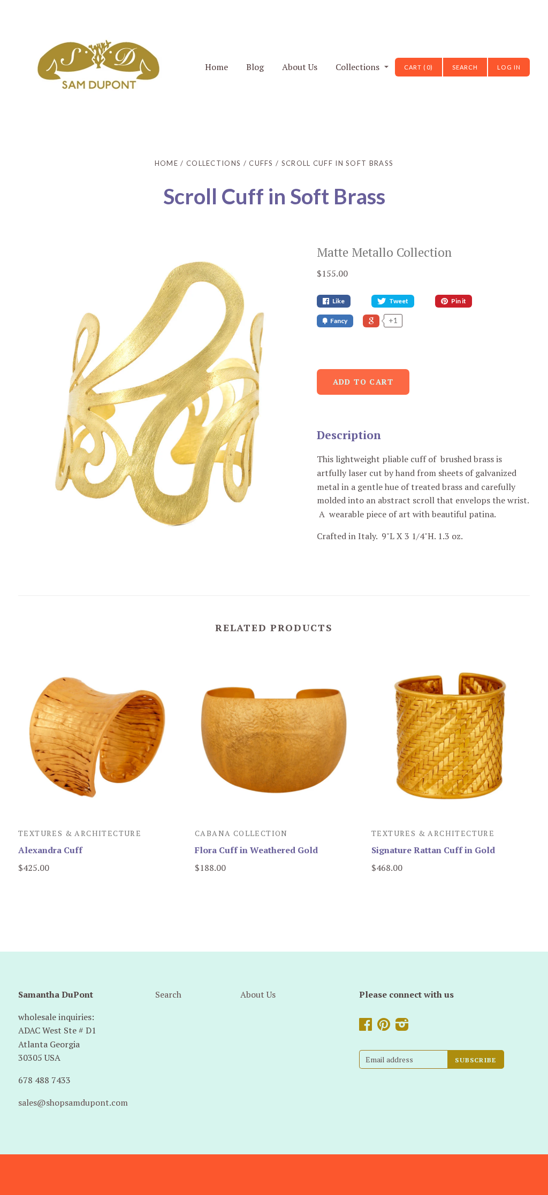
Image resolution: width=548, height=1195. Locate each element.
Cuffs (261, 163)
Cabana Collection (241, 833)
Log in (509, 67)
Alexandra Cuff (50, 850)
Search (168, 994)
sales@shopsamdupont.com (73, 1102)
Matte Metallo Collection (384, 252)
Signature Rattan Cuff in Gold (433, 850)
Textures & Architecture (79, 833)
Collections (357, 67)
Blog (255, 67)
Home (216, 67)
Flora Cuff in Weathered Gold (256, 850)
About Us (299, 67)
